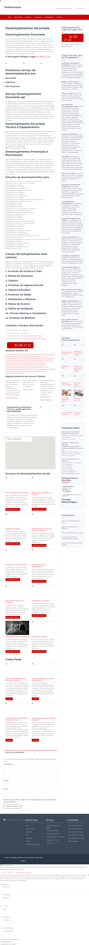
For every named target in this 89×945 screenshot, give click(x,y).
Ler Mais (9, 699)
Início (9, 17)
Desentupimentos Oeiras (37, 363)
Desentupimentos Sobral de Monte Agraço (20, 369)
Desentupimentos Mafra (14, 371)
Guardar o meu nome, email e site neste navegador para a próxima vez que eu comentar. (30, 801)
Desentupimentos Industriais (17, 493)
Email (6, 789)
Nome (6, 780)
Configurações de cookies (23, 872)
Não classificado (8, 931)
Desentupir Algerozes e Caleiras (14, 601)
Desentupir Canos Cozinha (16, 565)
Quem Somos (18, 17)
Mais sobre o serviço (13, 509)
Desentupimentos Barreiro (32, 355)
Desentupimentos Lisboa (20, 357)
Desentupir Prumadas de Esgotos (42, 493)
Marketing (6, 898)
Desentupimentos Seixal (13, 359)
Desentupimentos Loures (39, 357)
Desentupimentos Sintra (40, 367)
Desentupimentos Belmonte (70, 539)
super (63, 527)
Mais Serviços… (51, 843)
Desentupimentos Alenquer (15, 373)
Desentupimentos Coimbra (76, 838)
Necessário (6, 887)
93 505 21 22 (80, 8)
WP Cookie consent (13, 939)
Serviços (28, 17)
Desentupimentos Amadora (18, 363)
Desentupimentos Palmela (32, 359)
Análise (5, 909)
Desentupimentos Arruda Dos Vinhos (18, 367)
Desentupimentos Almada (21, 361)
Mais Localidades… (73, 841)
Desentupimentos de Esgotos (17, 637)
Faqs (27, 835)
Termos (59, 17)
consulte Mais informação (15, 869)
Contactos (38, 17)
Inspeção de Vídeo (12, 529)
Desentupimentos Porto (75, 829)
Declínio (10, 872)
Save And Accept (6, 941)
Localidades (49, 17)
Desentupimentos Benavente (34, 365)
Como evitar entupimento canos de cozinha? (15, 679)
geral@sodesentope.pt (64, 8)
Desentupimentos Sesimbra (45, 369)
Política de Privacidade (32, 844)
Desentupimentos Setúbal (14, 365)
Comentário (9, 764)
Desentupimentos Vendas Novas (34, 371)
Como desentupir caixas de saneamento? (43, 679)
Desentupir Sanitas (39, 637)
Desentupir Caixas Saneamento (39, 565)
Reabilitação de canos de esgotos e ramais (42, 529)
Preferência (6, 920)
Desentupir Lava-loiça (40, 601)
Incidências (29, 838)
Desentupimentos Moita (13, 355)
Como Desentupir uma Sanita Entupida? (43, 719)
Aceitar (3, 872)
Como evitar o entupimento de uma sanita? (16, 719)
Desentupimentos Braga (75, 832)
